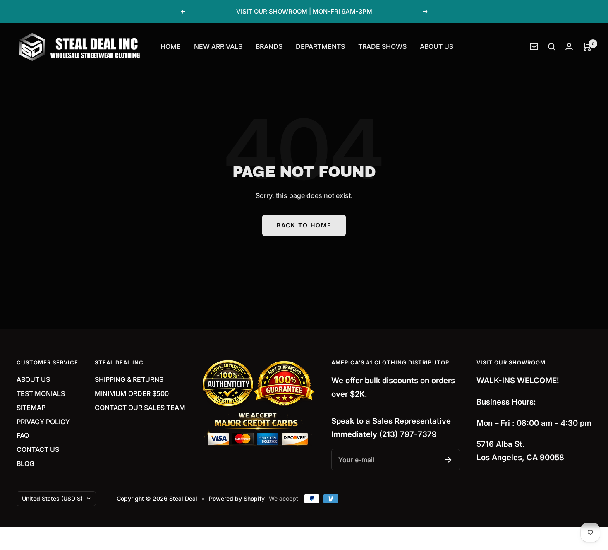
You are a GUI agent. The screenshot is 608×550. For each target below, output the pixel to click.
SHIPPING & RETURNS (129, 379)
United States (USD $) (52, 498)
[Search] (551, 47)
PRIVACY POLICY (43, 421)
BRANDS (269, 46)
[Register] (448, 460)
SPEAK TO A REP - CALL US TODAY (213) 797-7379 (305, 13)
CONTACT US (38, 449)
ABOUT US (436, 46)
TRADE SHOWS (382, 46)
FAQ (23, 435)
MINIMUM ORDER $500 (132, 393)
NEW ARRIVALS (218, 46)
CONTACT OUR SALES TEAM (140, 407)
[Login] (569, 46)
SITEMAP (31, 407)
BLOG (25, 463)
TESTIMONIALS (41, 393)
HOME (170, 46)
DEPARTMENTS (320, 46)
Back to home (304, 225)
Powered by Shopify (237, 498)
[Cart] (587, 47)
